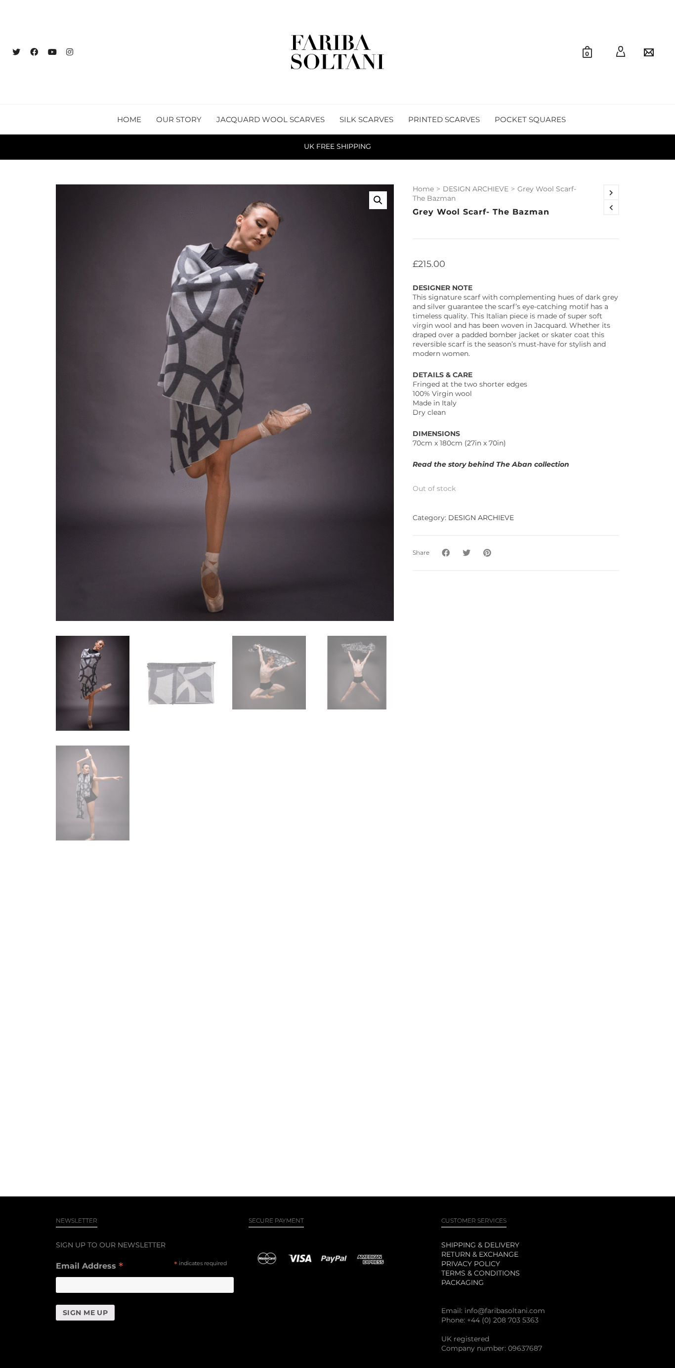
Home (423, 188)
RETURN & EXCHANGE (479, 1254)
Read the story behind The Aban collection (491, 464)
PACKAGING (462, 1282)
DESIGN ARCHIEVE (475, 188)
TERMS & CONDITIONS (480, 1273)
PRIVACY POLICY (470, 1263)
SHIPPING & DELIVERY (480, 1244)
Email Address (89, 1267)
